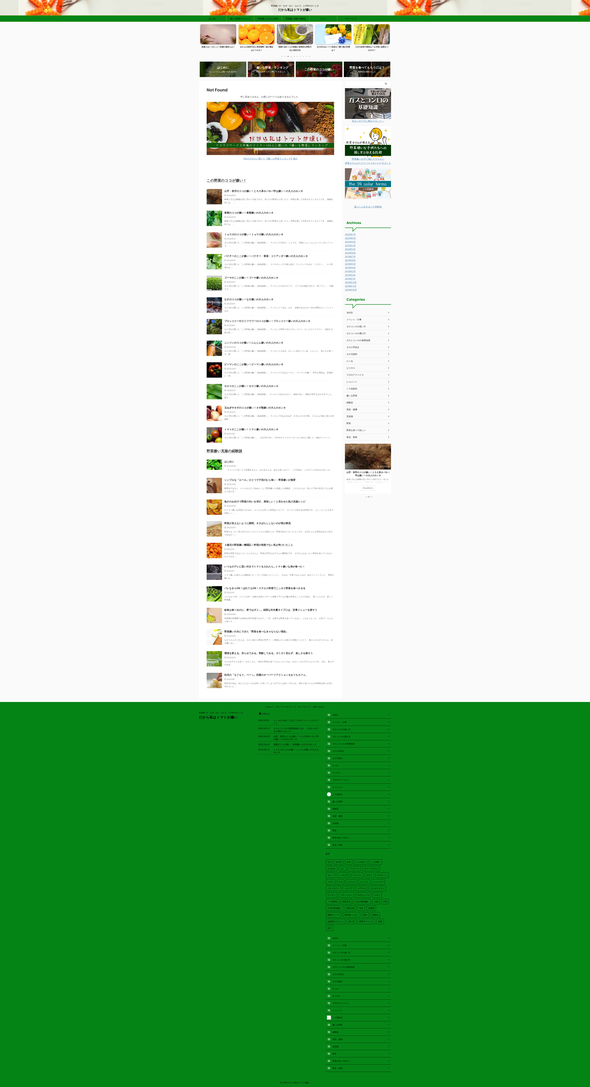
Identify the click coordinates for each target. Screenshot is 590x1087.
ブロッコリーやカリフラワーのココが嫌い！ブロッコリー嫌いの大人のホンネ (267, 320)
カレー (331, 875)
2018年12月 (351, 282)
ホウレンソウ (363, 895)
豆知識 (349, 416)
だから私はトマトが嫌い (295, 10)
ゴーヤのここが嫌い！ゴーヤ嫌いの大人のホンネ (251, 277)
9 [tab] (306, 56)
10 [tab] (309, 56)
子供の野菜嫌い (335, 908)
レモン (377, 895)
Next (387, 40)
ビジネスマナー (377, 888)
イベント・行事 (354, 319)
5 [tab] (294, 56)
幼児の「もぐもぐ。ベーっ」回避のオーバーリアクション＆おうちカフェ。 (266, 674)
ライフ (323, 18)
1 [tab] (281, 56)
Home (268, 707)
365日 (349, 312)
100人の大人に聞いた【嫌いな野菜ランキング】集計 (270, 158)
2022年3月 (350, 245)
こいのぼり (361, 862)
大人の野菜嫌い (362, 901)
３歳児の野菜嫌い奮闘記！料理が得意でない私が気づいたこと (258, 544)
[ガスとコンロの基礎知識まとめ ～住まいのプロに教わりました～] (368, 116)
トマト (331, 882)
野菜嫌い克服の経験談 (296, 18)
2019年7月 (350, 256)
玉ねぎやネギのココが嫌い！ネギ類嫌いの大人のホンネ (255, 407)
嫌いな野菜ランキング (240, 18)
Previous (203, 40)
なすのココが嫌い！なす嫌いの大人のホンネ (248, 299)
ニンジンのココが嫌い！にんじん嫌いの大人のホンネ (253, 342)
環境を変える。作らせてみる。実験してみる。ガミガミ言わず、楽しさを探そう (268, 653)
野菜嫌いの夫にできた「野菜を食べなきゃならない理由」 (256, 631)
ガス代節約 (351, 354)
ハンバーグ (378, 882)
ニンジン (351, 882)
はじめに (213, 18)
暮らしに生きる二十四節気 (368, 206)
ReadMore (368, 488)
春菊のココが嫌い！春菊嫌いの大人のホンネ (248, 212)
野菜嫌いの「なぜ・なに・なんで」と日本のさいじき (221, 713)
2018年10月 (351, 289)
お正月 (339, 862)
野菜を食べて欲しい (356, 430)
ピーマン (332, 895)
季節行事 (350, 908)
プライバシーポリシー (284, 707)
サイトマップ (351, 18)
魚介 (330, 928)
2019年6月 (350, 260)
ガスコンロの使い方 (356, 326)
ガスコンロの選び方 (356, 333)
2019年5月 (350, 264)
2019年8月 (350, 253)
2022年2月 (350, 249)
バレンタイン (334, 888)
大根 (376, 901)
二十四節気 (351, 388)
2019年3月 (350, 271)
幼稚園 (371, 908)
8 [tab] (303, 56)
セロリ (369, 875)
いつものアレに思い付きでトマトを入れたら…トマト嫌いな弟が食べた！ (264, 566)
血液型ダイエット (336, 921)
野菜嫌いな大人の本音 (268, 18)
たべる (349, 361)
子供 (385, 901)
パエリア (348, 888)
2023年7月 (350, 234)
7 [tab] (300, 56)
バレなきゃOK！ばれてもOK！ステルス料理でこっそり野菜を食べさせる (264, 588)
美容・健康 (351, 409)
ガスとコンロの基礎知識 (358, 340)
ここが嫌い (375, 862)
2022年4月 (350, 241)
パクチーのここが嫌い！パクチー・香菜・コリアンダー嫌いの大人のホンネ (266, 255)
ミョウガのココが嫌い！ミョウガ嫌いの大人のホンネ (253, 234)
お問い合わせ (318, 707)
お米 (349, 862)
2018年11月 (350, 286)
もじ (342, 868)
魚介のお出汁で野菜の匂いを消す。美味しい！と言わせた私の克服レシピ (264, 501)
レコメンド (351, 381)
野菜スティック (366, 921)
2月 (329, 862)
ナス (340, 882)
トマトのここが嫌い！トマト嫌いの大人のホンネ (251, 429)
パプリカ (361, 888)
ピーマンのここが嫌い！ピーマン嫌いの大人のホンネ (253, 364)
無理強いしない (351, 915)
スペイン (357, 875)
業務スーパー (334, 915)
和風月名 (346, 901)
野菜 (348, 423)
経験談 (349, 402)
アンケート (354, 868)
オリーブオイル (371, 868)
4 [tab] (291, 56)
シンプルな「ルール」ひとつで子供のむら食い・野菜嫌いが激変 (260, 479)
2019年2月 (350, 275)
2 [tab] (285, 56)
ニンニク (364, 882)
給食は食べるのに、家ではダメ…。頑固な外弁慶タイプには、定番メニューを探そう (270, 609)
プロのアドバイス (355, 374)
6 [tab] (297, 56)
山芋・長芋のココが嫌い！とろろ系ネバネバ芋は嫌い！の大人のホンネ (263, 191)
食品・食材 (351, 437)
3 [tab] (288, 56)
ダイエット (382, 875)
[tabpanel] (218, 38)
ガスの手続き (352, 347)
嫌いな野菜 (351, 395)
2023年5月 (350, 238)
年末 (361, 908)
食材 (380, 921)
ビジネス (350, 368)
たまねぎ (332, 868)
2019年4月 (350, 267)
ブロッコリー (346, 895)
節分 (365, 915)
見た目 (351, 921)
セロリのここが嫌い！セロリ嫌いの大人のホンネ (251, 385)
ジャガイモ (343, 875)
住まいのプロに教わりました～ (368, 121)
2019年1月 (350, 278)
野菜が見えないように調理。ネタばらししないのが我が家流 (257, 523)
